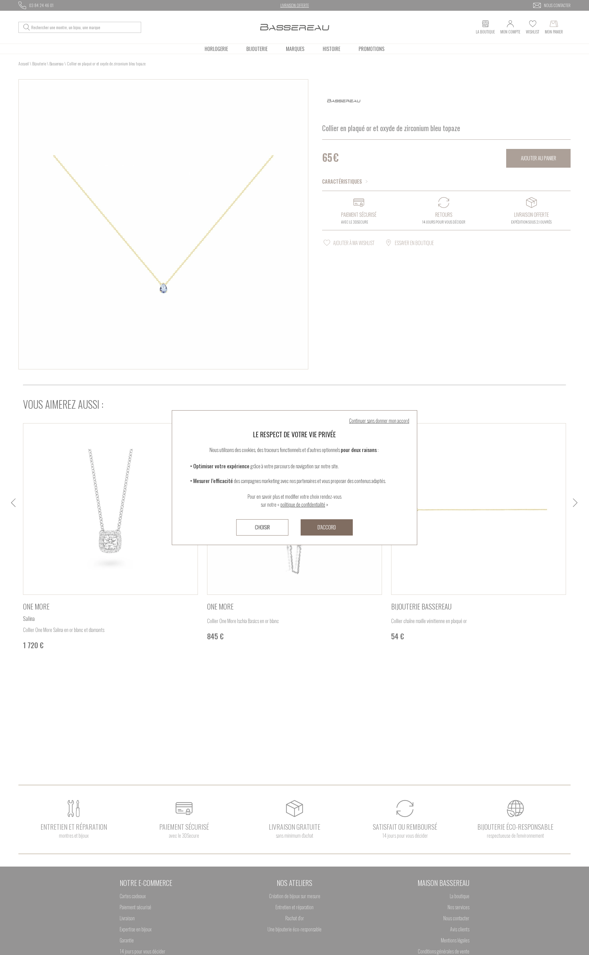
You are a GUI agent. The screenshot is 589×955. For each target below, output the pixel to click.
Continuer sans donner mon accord (379, 420)
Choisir (262, 527)
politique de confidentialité (302, 504)
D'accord (327, 527)
